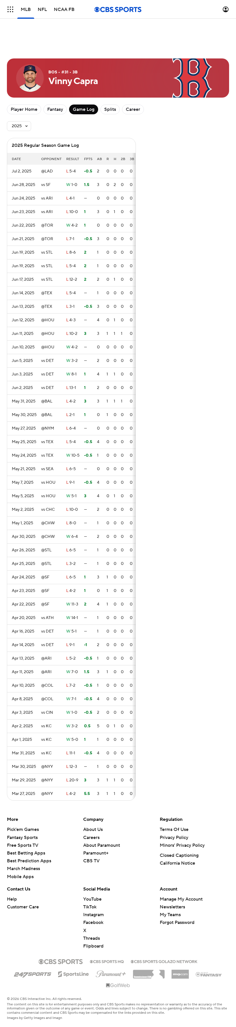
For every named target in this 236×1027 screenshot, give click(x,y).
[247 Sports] (32, 973)
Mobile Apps (20, 877)
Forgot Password (177, 922)
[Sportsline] (73, 973)
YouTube (92, 899)
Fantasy (55, 109)
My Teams (170, 915)
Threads (91, 938)
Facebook (93, 922)
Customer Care (23, 907)
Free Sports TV (22, 845)
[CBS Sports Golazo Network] (164, 961)
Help (12, 899)
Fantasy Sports (22, 837)
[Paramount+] (111, 973)
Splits (110, 109)
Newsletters (172, 907)
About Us (93, 829)
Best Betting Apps (26, 853)
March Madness (23, 869)
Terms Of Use (174, 829)
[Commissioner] (149, 972)
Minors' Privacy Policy (182, 845)
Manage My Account (181, 899)
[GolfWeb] (118, 985)
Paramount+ (96, 853)
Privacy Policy (174, 837)
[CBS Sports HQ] (107, 961)
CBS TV (91, 861)
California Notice (177, 863)
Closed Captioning (179, 855)
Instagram (93, 915)
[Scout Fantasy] (209, 974)
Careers (91, 837)
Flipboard (93, 946)
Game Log (83, 109)
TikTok (89, 907)
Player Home (24, 109)
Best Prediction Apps (29, 861)
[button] (10, 9)
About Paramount (101, 845)
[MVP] (180, 972)
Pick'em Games (23, 829)
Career (133, 109)
